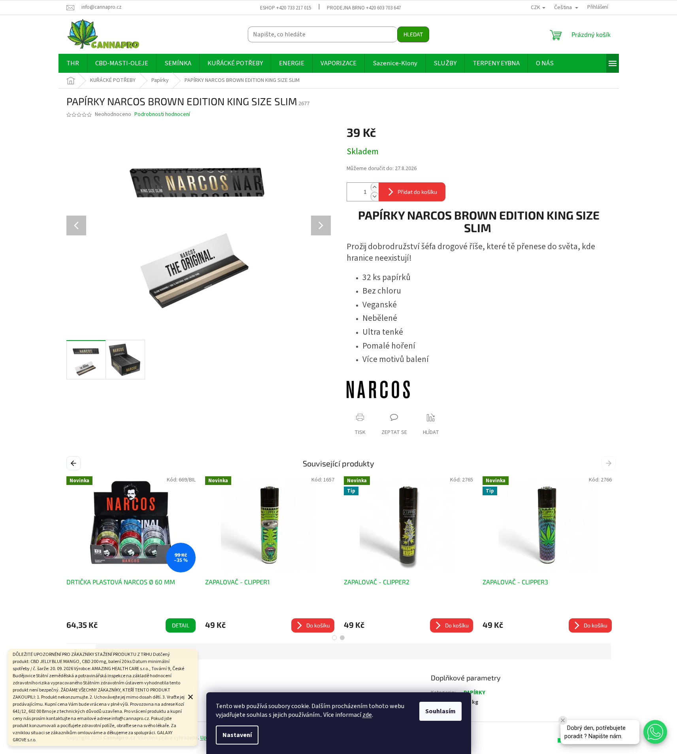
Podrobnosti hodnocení (162, 114)
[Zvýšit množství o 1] (375, 187)
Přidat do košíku (417, 191)
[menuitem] (72, 63)
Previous (75, 463)
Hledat (413, 34)
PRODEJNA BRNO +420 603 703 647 (364, 7)
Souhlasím (440, 711)
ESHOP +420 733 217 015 (285, 7)
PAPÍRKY (474, 693)
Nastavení (237, 735)
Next (609, 463)
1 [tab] (334, 637)
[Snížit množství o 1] (375, 196)
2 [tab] (342, 637)
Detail (180, 625)
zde (367, 714)
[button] (655, 732)
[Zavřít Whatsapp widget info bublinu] (562, 720)
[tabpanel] (408, 554)
